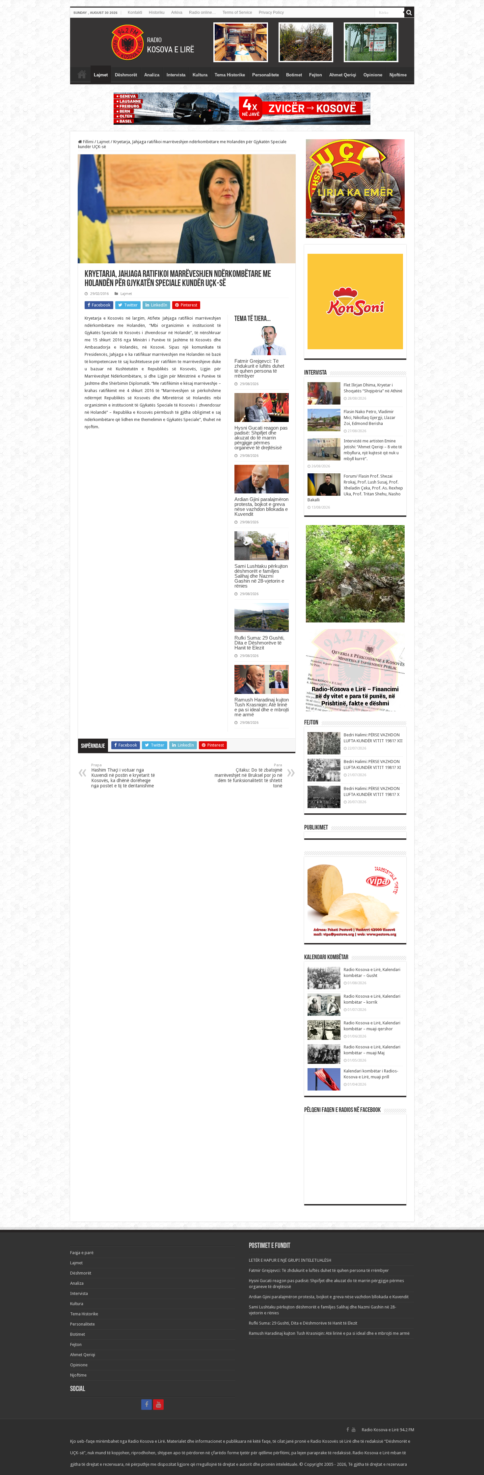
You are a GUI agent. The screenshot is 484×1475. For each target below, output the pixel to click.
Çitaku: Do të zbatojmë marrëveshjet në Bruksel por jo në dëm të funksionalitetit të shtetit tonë (248, 775)
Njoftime (398, 74)
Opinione (372, 74)
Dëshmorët (126, 74)
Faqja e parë (82, 74)
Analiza (151, 74)
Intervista (176, 74)
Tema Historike (230, 74)
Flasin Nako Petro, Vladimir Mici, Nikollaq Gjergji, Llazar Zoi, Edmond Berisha (369, 417)
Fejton (315, 74)
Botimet (294, 74)
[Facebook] (146, 1404)
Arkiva (176, 12)
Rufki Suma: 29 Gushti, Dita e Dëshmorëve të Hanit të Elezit (259, 642)
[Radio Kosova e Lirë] (242, 42)
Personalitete (265, 74)
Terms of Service (237, 12)
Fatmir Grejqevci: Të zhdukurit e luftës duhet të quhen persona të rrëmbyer (259, 368)
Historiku (157, 12)
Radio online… (202, 12)
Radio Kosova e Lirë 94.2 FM (388, 1429)
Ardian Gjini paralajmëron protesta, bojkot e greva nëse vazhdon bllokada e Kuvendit (261, 506)
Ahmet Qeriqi (342, 74)
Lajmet (101, 74)
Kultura (200, 74)
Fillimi (88, 141)
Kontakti (135, 12)
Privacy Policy (271, 12)
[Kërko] (409, 12)
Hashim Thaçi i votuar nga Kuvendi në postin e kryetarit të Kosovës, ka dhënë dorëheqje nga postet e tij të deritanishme (123, 775)
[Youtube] (158, 1404)
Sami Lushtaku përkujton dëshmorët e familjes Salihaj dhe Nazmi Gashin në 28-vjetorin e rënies (261, 576)
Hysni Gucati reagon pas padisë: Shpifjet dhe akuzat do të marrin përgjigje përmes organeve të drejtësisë (261, 437)
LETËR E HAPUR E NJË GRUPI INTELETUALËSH (290, 1260)
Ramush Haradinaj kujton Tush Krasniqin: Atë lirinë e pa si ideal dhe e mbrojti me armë (261, 707)
